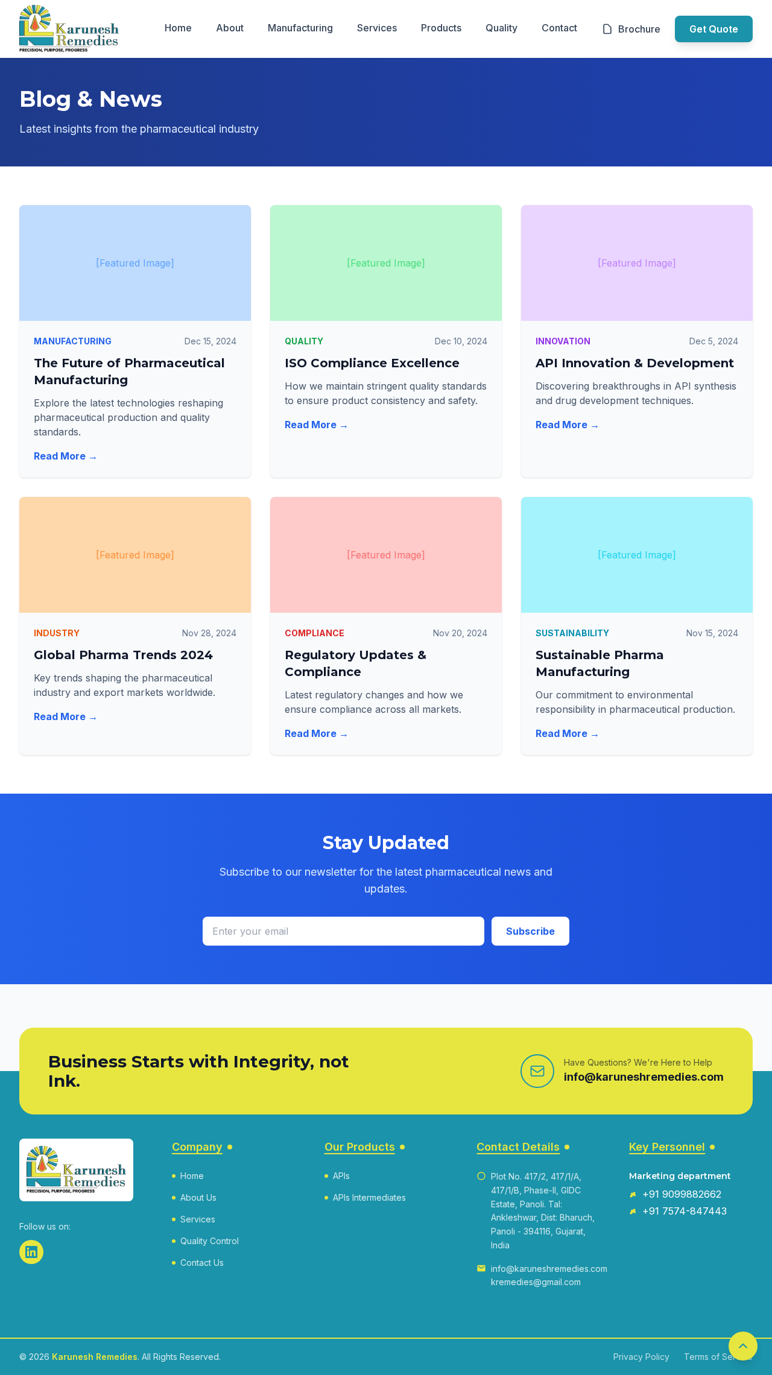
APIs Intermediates (369, 1197)
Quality (501, 28)
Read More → (66, 456)
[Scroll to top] (743, 1346)
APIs (341, 1176)
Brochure (639, 29)
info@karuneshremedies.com (644, 1076)
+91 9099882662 (681, 1194)
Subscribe (530, 931)
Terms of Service (718, 1356)
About (230, 28)
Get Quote (713, 29)
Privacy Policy (641, 1356)
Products (441, 28)
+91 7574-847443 (684, 1211)
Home (178, 28)
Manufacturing (300, 28)
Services (377, 28)
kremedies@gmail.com (536, 1282)
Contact (559, 28)
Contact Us (202, 1262)
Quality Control (209, 1241)
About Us (198, 1197)
